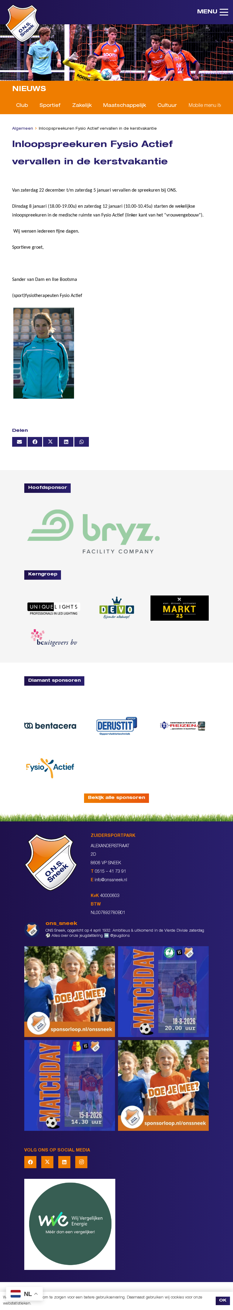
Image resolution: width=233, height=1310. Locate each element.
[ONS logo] (22, 23)
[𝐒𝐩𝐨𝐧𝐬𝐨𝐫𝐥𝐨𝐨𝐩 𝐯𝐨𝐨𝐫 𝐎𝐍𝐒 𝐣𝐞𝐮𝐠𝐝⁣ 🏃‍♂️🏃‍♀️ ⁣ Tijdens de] (69, 991)
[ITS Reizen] (183, 726)
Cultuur (167, 106)
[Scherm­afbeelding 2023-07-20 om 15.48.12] (117, 725)
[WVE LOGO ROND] (116, 1224)
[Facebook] (30, 1162)
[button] (212, 12)
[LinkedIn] (64, 1162)
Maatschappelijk (124, 106)
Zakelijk (82, 106)
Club (22, 106)
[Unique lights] (53, 608)
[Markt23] (179, 607)
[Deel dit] (35, 442)
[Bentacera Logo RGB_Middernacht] (50, 726)
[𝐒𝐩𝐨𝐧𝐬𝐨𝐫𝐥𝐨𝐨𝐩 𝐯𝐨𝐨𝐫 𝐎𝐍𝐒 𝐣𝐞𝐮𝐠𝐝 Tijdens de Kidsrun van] (163, 1085)
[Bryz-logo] (93, 531)
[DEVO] (116, 607)
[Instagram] (81, 1162)
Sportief (49, 106)
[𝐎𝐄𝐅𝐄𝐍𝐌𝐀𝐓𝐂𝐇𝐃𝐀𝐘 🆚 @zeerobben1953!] (163, 991)
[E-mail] (19, 442)
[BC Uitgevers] (53, 638)
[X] (47, 1162)
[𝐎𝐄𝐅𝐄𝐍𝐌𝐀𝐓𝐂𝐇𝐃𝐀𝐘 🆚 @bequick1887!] (69, 1085)
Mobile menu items (209, 106)
